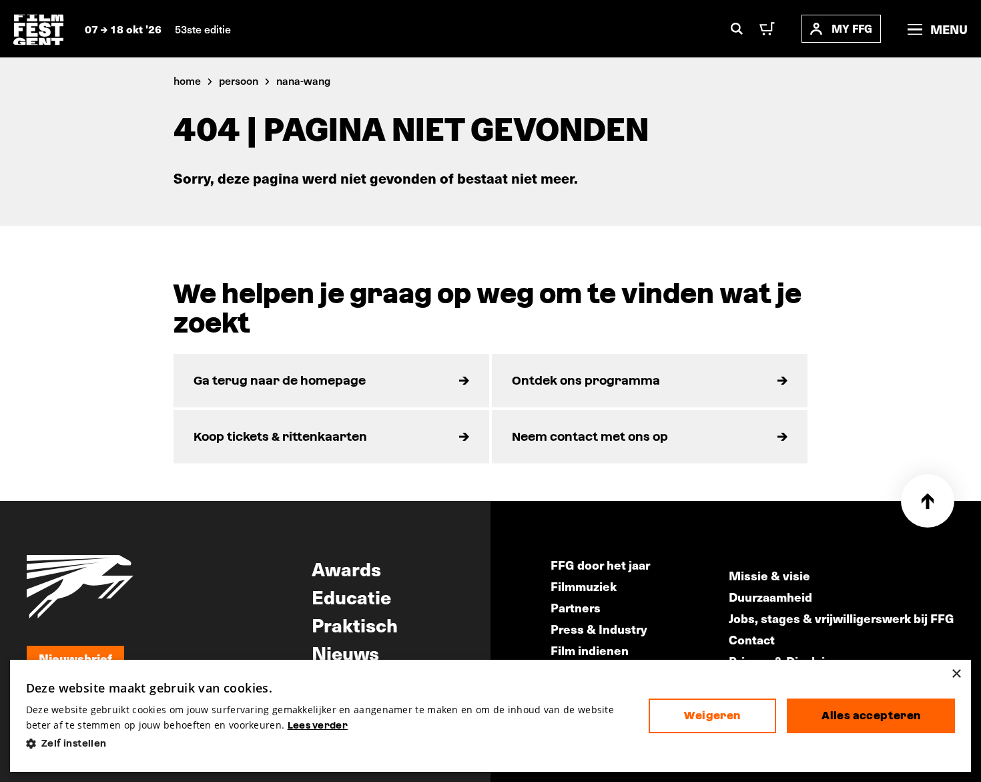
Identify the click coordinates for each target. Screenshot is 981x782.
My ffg (852, 28)
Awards (346, 568)
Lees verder (318, 725)
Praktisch (355, 624)
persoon (238, 80)
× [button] (956, 674)
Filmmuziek (584, 586)
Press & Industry (599, 628)
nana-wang (303, 80)
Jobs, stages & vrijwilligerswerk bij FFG (841, 618)
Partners (576, 607)
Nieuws (345, 652)
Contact (752, 639)
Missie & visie (769, 575)
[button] (326, 743)
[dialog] (491, 716)
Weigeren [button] (712, 715)
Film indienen (590, 650)
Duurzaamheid (770, 596)
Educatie (351, 596)
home (187, 80)
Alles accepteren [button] (871, 715)
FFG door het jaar (600, 564)
